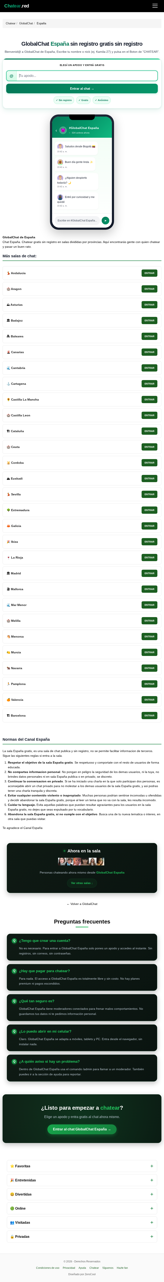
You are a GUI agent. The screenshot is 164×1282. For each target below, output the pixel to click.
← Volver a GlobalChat (82, 904)
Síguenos (107, 1267)
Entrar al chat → (82, 88)
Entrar (149, 273)
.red (16, 6)
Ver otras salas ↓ (82, 883)
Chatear (10, 23)
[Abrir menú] (155, 6)
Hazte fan (122, 1267)
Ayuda (82, 1267)
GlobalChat (26, 23)
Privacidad (69, 1267)
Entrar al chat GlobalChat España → (82, 1129)
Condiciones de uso (47, 1267)
